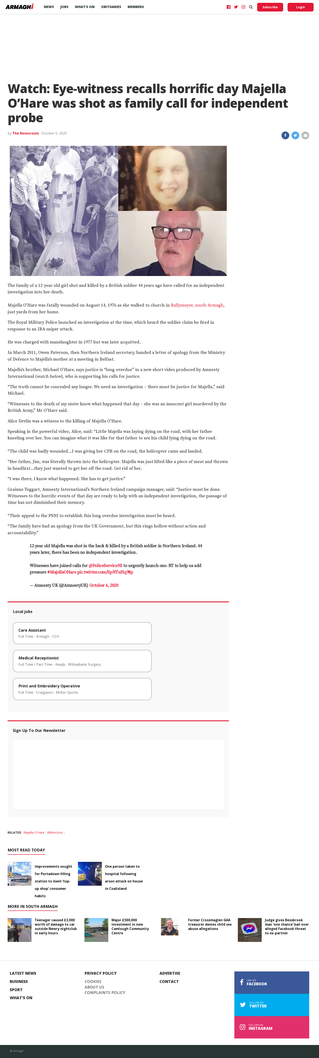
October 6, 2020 (103, 585)
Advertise (170, 973)
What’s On (85, 7)
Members (136, 7)
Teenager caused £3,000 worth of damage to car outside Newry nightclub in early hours (56, 926)
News (49, 7)
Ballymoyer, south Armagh (197, 305)
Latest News (23, 973)
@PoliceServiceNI (105, 565)
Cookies (93, 982)
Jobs (64, 7)
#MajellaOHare (61, 572)
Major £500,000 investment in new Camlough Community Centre (130, 926)
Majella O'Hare (33, 832)
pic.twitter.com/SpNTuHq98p (105, 572)
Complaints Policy (105, 993)
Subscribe (270, 7)
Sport (16, 990)
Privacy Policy (101, 973)
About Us (94, 987)
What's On (21, 998)
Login (300, 7)
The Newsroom (25, 133)
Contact (169, 982)
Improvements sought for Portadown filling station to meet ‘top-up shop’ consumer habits (53, 881)
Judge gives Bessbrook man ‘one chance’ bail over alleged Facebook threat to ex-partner (287, 926)
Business (19, 982)
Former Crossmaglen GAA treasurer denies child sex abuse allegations (210, 924)
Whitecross (55, 832)
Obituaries (111, 7)
